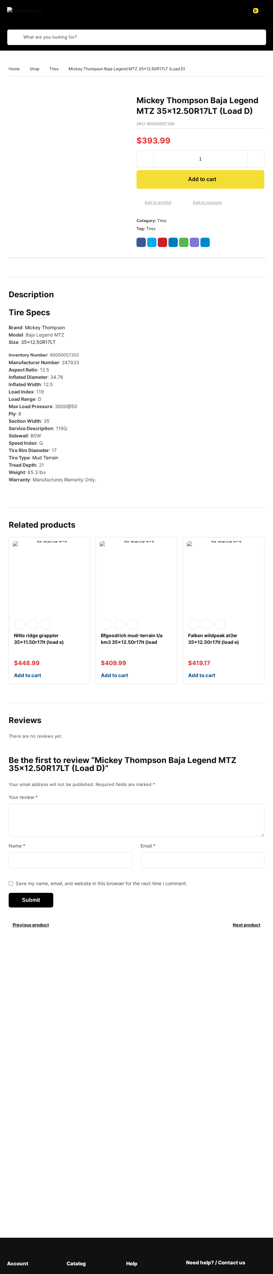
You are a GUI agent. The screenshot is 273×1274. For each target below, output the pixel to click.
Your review (23, 797)
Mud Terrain (45, 457)
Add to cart (202, 179)
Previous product (31, 924)
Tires (54, 68)
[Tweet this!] (151, 242)
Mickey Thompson (45, 327)
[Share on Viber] (194, 242)
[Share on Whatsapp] (183, 242)
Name (17, 846)
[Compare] (187, 202)
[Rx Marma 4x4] (32, 11)
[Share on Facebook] (141, 242)
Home (14, 68)
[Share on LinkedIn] (173, 242)
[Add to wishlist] (139, 202)
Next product (246, 924)
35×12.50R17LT (38, 342)
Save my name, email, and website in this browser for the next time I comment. (101, 883)
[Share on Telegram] (205, 242)
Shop (34, 68)
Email (147, 846)
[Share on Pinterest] (162, 242)
